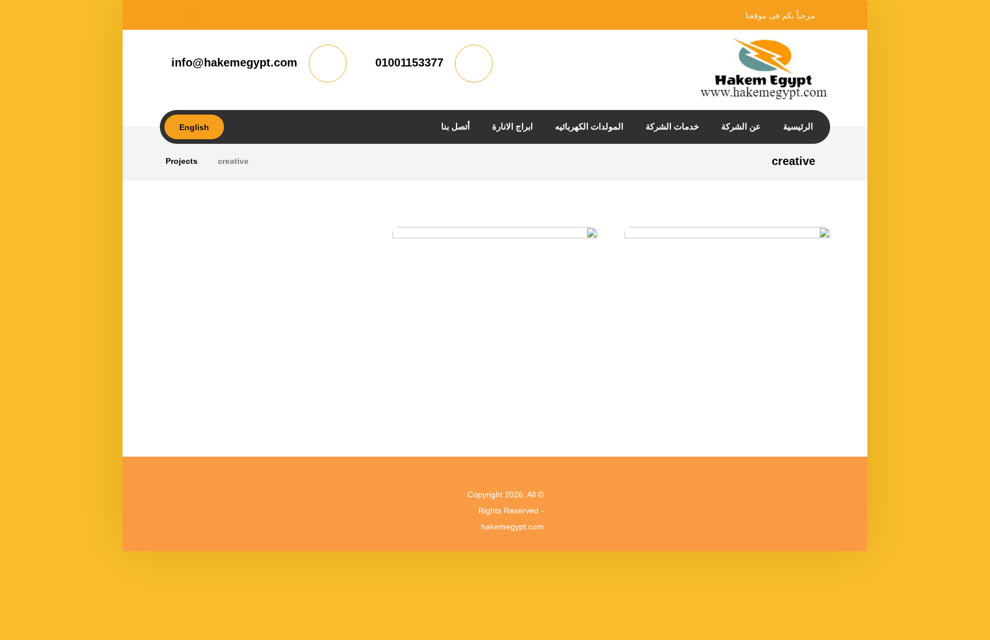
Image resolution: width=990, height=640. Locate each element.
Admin (769, 368)
